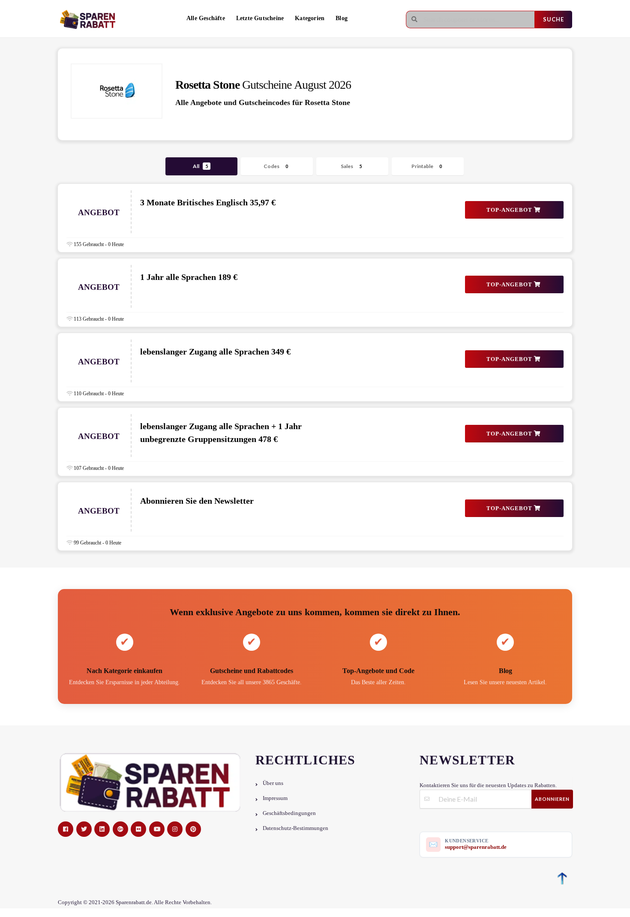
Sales (351, 166)
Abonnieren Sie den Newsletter (197, 500)
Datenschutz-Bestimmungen (295, 828)
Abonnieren (552, 799)
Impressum (275, 798)
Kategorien (309, 18)
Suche (553, 19)
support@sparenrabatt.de (476, 847)
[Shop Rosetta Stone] (116, 91)
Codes (276, 166)
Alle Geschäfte (205, 18)
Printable (426, 166)
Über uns (273, 783)
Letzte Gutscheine (260, 18)
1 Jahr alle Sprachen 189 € (188, 277)
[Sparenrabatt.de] (90, 19)
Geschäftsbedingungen (289, 813)
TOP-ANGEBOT (510, 210)
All (200, 166)
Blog (342, 18)
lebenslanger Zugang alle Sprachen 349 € (215, 351)
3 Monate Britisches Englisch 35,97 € (208, 202)
